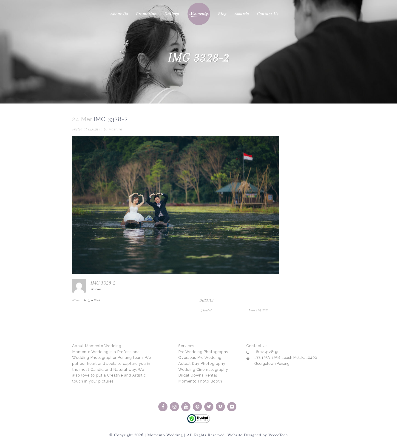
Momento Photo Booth (200, 381)
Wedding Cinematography (203, 369)
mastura (115, 129)
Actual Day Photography (201, 363)
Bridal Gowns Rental (197, 375)
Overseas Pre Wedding (199, 357)
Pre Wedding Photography (203, 352)
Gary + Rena (92, 300)
